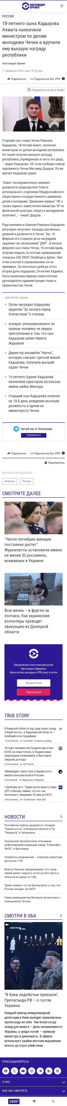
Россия (8, 16)
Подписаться (34, 435)
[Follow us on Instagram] (31, 1070)
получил (8, 253)
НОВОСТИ (14, 817)
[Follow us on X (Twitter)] (14, 1070)
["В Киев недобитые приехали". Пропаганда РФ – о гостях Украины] (33, 956)
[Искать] (53, 1101)
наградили (48, 239)
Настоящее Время (13, 63)
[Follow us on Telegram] (40, 1070)
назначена (17, 276)
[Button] (16, 79)
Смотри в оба (20, 916)
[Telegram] (33, 1101)
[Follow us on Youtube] (23, 1070)
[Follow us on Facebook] (5, 1070)
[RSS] (48, 1070)
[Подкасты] (57, 1070)
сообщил (48, 164)
